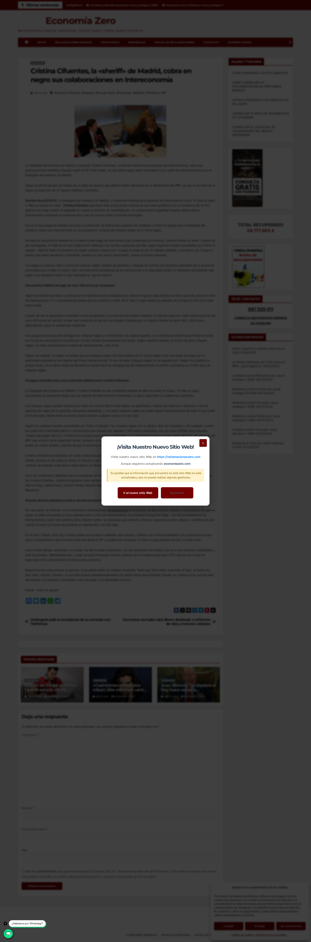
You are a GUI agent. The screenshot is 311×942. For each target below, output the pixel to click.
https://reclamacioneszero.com (178, 457)
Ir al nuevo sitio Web (137, 493)
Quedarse (177, 493)
